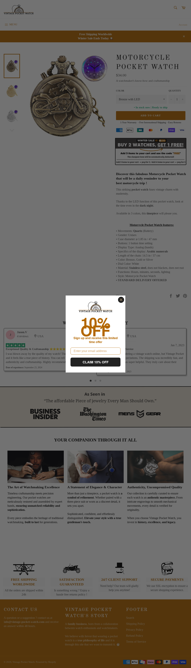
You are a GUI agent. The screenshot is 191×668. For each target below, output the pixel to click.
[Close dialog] (121, 300)
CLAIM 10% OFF (96, 362)
